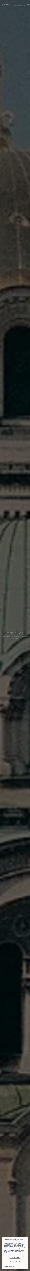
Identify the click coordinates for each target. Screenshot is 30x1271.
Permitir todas (15, 1257)
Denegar (15, 1261)
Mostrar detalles (9, 1266)
